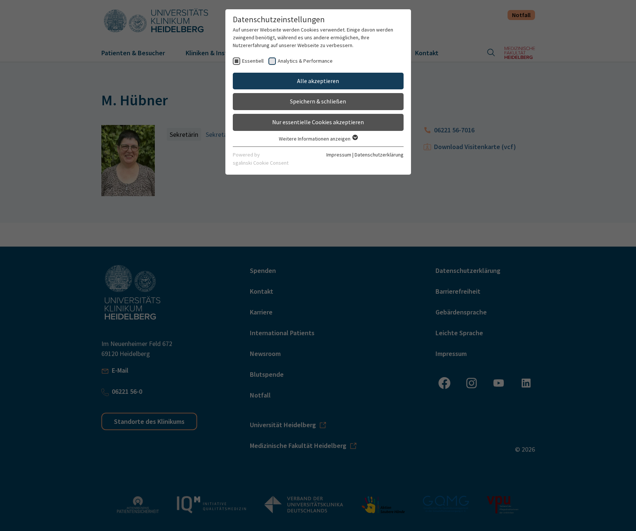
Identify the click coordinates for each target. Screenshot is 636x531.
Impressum (338, 154)
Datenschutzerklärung (379, 154)
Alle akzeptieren (318, 81)
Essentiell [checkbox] (253, 60)
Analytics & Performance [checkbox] (305, 60)
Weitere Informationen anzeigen (315, 138)
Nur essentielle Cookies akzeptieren (318, 122)
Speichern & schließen (318, 101)
